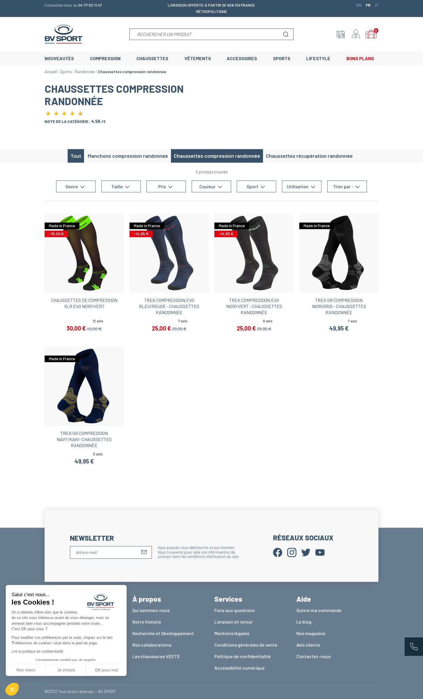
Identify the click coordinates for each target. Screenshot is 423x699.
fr (368, 4)
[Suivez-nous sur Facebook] (277, 551)
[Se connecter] (356, 34)
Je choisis (66, 670)
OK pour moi (106, 670)
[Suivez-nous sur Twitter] (306, 551)
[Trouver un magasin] (341, 34)
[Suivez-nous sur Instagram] (291, 551)
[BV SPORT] (64, 33)
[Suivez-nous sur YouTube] (320, 551)
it (376, 4)
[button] (12, 689)
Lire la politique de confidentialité (37, 651)
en (359, 4)
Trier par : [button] (343, 186)
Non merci (25, 670)
